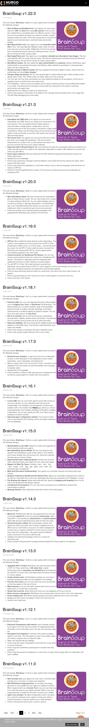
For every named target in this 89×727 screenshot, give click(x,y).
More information (72, 724)
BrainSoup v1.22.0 (19, 13)
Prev (12, 713)
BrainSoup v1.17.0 (19, 341)
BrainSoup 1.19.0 (22, 235)
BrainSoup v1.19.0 (19, 226)
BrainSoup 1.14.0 (22, 508)
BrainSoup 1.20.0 (22, 191)
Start (6, 713)
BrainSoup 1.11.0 (22, 673)
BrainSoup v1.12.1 (19, 609)
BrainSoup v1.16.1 (19, 386)
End (39, 713)
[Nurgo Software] (9, 3)
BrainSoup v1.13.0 (19, 550)
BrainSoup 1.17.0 (22, 350)
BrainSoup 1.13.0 (22, 560)
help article (32, 313)
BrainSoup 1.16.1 (22, 395)
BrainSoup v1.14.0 (19, 498)
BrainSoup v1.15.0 (19, 430)
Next (34, 713)
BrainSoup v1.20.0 (19, 181)
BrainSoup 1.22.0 (22, 22)
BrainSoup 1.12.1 (22, 619)
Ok (82, 724)
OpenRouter (35, 304)
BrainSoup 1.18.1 (22, 296)
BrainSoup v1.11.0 (19, 663)
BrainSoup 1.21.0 (22, 113)
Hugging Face (19, 304)
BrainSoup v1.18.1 (19, 287)
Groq (27, 304)
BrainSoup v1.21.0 (19, 104)
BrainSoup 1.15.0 (22, 440)
